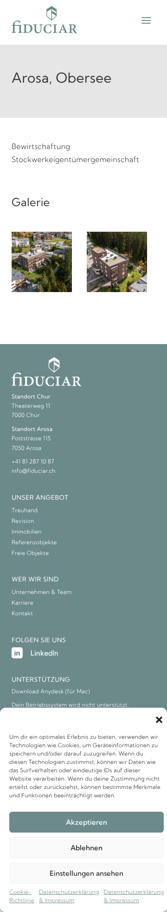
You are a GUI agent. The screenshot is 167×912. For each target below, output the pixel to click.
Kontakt (22, 613)
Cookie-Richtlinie (21, 896)
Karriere (22, 602)
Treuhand (25, 510)
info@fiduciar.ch (34, 471)
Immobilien (27, 531)
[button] (159, 719)
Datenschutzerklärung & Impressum (69, 896)
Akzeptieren (86, 822)
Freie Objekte (30, 553)
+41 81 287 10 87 (33, 461)
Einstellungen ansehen (86, 873)
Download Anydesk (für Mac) (51, 691)
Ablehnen (87, 847)
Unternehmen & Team (42, 592)
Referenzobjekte (34, 542)
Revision (23, 521)
